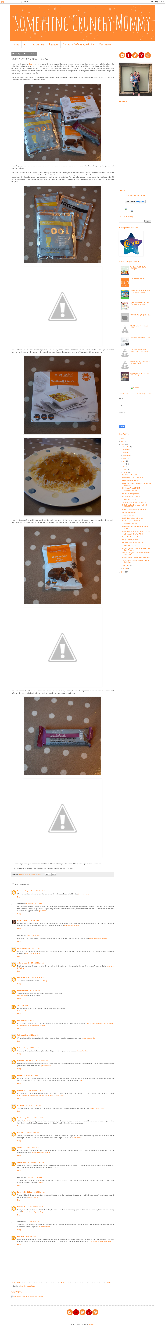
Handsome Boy (22, 891)
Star (18, 1005)
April (124, 469)
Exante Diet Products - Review (132, 537)
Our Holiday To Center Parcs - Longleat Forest (140, 362)
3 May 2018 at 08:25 (37, 963)
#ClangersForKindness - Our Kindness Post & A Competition (140, 315)
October (125, 452)
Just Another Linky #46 (129, 524)
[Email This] (46, 874)
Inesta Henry (21, 1118)
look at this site (33, 1197)
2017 (123, 441)
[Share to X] (50, 874)
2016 (123, 444)
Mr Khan (20, 1133)
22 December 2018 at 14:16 (36, 1192)
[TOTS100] (135, 209)
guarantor (42, 911)
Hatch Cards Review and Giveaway (134, 510)
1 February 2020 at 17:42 (33, 1236)
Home (16, 44)
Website (41, 1182)
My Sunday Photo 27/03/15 (131, 488)
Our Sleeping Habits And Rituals (132, 534)
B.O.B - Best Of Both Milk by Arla (132, 518)
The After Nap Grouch (129, 515)
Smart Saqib (21, 948)
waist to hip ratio (77, 1138)
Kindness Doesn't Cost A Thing (140, 338)
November (126, 450)
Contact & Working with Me (78, 44)
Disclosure (105, 44)
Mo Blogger (21, 1105)
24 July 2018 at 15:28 (31, 1020)
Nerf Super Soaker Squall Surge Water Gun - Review (139, 350)
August (125, 458)
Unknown (20, 1020)
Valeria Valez (21, 1162)
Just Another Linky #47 (129, 499)
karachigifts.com (23, 978)
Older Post (109, 1282)
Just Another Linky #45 (129, 545)
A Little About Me (34, 44)
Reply (19, 897)
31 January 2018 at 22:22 (36, 920)
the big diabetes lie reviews (98, 938)
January (125, 568)
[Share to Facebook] (52, 874)
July (124, 461)
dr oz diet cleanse (84, 894)
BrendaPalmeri (22, 991)
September (126, 455)
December (126, 447)
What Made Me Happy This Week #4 (134, 502)
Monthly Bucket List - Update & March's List (136, 557)
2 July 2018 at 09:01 (35, 991)
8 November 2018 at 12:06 (35, 1162)
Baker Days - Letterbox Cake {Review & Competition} (139, 303)
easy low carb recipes (97, 1108)
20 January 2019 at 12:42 (34, 1222)
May (124, 467)
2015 (123, 572)
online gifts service (23, 963)
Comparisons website (71, 925)
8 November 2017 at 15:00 (35, 904)
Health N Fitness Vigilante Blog (32, 1212)
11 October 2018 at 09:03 (32, 1133)
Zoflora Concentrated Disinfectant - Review (136, 531)
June (124, 464)
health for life (21, 1010)
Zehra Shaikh (21, 1192)
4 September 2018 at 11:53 (33, 1075)
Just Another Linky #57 (137, 279)
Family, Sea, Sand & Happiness (132, 478)
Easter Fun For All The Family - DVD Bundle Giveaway (140, 291)
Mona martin (21, 1090)
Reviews (53, 44)
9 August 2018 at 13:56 (31, 1048)
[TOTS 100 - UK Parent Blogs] (135, 208)
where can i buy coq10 (32, 953)
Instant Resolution (83, 1051)
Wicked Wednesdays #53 (130, 512)
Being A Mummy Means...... (131, 540)
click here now (22, 995)
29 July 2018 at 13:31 (31, 1035)
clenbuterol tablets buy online (41, 1152)
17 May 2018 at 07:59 (37, 978)
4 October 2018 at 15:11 (34, 1105)
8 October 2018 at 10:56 (35, 1118)
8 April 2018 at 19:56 (33, 948)
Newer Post (16, 1282)
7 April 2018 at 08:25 (33, 935)
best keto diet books (88, 1038)
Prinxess (20, 1075)
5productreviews (46, 1066)
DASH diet (27, 1121)
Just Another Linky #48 (129, 491)
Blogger (91, 1324)
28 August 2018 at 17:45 (40, 1061)
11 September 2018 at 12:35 (36, 1090)
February (126, 565)
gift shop (44, 981)
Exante (31, 64)
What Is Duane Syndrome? (131, 494)
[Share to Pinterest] (55, 874)
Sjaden (19, 1147)
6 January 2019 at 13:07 (36, 1207)
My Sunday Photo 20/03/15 (131, 496)
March (125, 472)
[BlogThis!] (48, 874)
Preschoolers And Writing (130, 481)
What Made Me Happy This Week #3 (134, 543)
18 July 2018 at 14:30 (28, 1005)
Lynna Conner (22, 920)
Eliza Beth (20, 1236)
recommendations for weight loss (101, 1241)
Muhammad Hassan (24, 1061)
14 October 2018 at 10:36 (31, 1147)
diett (81, 1080)
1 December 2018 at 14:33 (35, 1177)
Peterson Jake (22, 1207)
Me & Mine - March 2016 (130, 475)
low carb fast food (44, 1227)
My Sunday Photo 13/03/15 (131, 521)
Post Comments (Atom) (28, 1286)
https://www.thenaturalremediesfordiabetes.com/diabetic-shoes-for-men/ (40, 1095)
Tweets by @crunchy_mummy (135, 195)
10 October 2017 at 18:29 (37, 891)
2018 (123, 439)
